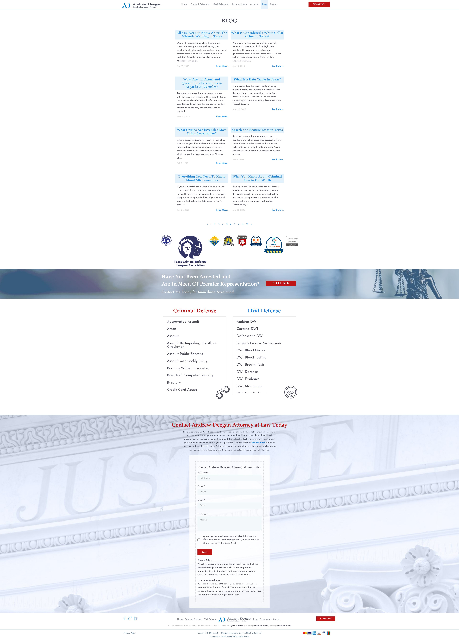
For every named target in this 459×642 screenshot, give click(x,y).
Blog (255, 619)
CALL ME (281, 283)
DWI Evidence (248, 379)
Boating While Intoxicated (188, 368)
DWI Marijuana (249, 386)
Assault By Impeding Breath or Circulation (192, 345)
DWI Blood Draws (251, 350)
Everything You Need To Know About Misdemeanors (201, 178)
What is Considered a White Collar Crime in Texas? (257, 34)
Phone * (201, 486)
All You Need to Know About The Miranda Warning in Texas (201, 34)
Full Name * (203, 473)
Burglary (174, 383)
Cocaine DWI (247, 329)
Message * (202, 514)
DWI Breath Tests (251, 365)
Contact (277, 619)
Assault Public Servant (185, 354)
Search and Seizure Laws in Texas (257, 130)
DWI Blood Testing (252, 357)
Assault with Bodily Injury (187, 361)
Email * (201, 500)
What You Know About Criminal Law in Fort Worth (257, 178)
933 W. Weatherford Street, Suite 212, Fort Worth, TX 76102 (193, 626)
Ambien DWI (247, 322)
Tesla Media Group (241, 637)
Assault (173, 336)
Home (180, 619)
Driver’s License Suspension (259, 343)
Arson (171, 329)
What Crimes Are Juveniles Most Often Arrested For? (201, 131)
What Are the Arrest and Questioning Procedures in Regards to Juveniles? (202, 83)
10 (247, 224)
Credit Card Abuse (182, 390)
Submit (205, 552)
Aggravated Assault (183, 322)
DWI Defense (247, 372)
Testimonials (265, 619)
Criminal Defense (193, 619)
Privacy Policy (130, 633)
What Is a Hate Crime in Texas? (257, 79)
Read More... (222, 66)
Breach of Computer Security (190, 375)
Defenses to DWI (250, 336)
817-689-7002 (319, 4)
